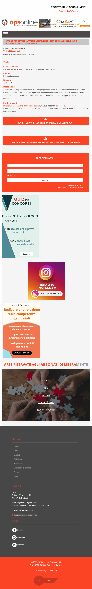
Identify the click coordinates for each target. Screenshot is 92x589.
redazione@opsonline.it (27, 515)
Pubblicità (18, 463)
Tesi (46, 387)
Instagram (21, 537)
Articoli (46, 395)
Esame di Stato (46, 402)
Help (16, 476)
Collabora (18, 459)
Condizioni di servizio (22, 468)
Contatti (17, 455)
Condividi (7, 62)
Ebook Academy (46, 409)
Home (16, 446)
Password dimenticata (75, 185)
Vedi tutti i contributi (11, 51)
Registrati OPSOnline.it (68, 7)
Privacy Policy (40, 571)
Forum (16, 472)
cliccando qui (61, 106)
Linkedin (20, 545)
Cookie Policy (51, 571)
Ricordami (13, 176)
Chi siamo (18, 451)
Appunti (46, 380)
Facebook (21, 530)
